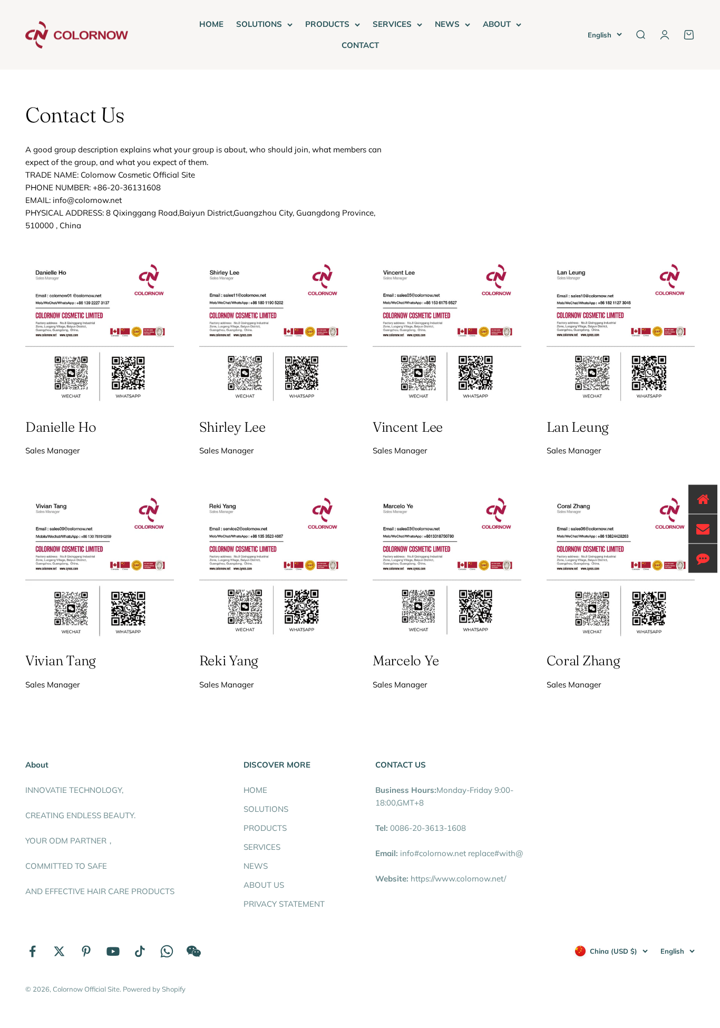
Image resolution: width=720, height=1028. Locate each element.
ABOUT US (264, 885)
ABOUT (497, 24)
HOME (211, 24)
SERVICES (392, 24)
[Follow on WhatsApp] (167, 951)
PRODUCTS (327, 24)
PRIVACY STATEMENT (284, 904)
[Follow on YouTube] (113, 951)
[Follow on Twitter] (59, 951)
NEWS (447, 24)
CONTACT (360, 45)
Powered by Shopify (154, 989)
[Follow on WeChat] (194, 951)
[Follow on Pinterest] (86, 951)
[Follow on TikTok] (140, 951)
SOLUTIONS (259, 24)
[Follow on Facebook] (32, 951)
